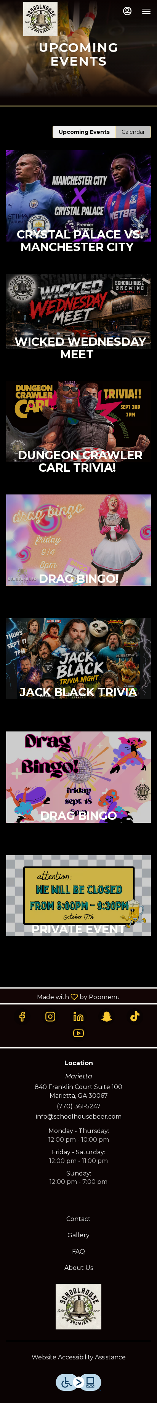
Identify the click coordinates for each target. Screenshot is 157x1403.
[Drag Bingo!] (78, 556)
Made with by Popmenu (63, 997)
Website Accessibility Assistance (79, 1357)
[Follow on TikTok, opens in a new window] (135, 1016)
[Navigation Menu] (146, 11)
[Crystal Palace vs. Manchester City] (78, 212)
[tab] (84, 132)
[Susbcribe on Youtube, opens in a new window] (78, 1033)
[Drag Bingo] (78, 793)
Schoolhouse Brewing (78, 1306)
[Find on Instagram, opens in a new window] (50, 1016)
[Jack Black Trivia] (78, 674)
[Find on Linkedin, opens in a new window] (78, 1016)
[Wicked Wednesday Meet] (78, 327)
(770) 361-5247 (79, 1106)
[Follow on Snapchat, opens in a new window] (106, 1016)
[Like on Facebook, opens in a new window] (22, 1016)
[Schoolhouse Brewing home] (40, 19)
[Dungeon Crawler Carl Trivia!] (78, 437)
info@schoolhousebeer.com (79, 1116)
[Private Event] (78, 911)
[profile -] (127, 11)
